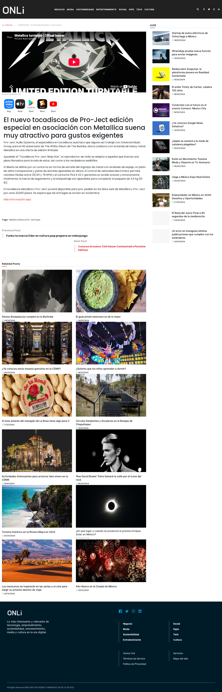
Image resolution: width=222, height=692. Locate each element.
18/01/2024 (83, 372)
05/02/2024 (179, 166)
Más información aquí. (18, 199)
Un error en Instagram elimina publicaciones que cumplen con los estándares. (192, 234)
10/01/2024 (9, 483)
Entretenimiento (106, 9)
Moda (70, 9)
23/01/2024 (83, 320)
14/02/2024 (179, 130)
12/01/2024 (83, 428)
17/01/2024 (9, 424)
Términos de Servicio (134, 658)
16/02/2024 (179, 112)
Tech (139, 9)
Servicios (178, 653)
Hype (131, 9)
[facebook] (204, 9)
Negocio (59, 9)
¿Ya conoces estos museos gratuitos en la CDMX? (31, 368)
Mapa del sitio (180, 658)
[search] (199, 9)
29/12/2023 (83, 590)
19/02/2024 (179, 79)
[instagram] (214, 9)
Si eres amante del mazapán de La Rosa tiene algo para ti (35, 420)
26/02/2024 (179, 58)
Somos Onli (129, 653)
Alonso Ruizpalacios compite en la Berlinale (27, 316)
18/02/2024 (179, 94)
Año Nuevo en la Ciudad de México (96, 586)
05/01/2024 (83, 483)
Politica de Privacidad (134, 663)
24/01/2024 (9, 320)
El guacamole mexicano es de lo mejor (98, 316)
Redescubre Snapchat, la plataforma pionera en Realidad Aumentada (190, 72)
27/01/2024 (179, 202)
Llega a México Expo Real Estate (191, 176)
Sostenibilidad (85, 9)
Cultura (149, 9)
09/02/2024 (179, 148)
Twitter (127, 611)
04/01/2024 (9, 535)
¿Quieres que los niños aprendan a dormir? (101, 368)
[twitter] (209, 9)
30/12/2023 (9, 593)
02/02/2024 (179, 180)
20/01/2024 (9, 372)
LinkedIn (140, 611)
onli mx (8, 25)
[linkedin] (219, 9)
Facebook (120, 611)
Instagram (133, 611)
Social (123, 9)
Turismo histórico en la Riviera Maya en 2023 (28, 531)
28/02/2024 (179, 40)
